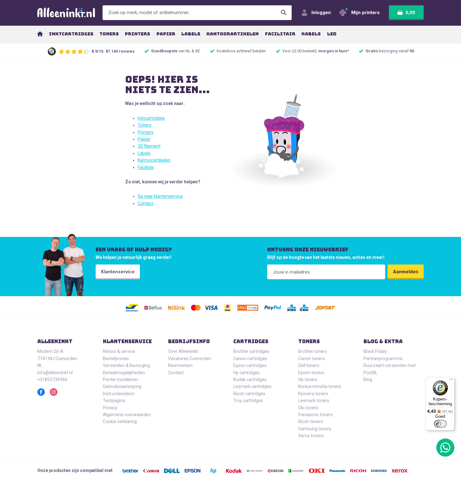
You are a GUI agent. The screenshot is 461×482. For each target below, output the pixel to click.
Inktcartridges (151, 118)
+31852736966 (52, 379)
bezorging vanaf (390, 51)
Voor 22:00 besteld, (315, 51)
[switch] (440, 423)
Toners (144, 125)
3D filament (149, 146)
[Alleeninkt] (66, 13)
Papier (144, 139)
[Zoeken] (284, 12)
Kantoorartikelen (154, 160)
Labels (144, 153)
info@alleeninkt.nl (55, 372)
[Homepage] (40, 33)
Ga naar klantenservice (160, 196)
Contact (145, 203)
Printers (145, 132)
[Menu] (451, 381)
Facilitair (146, 167)
